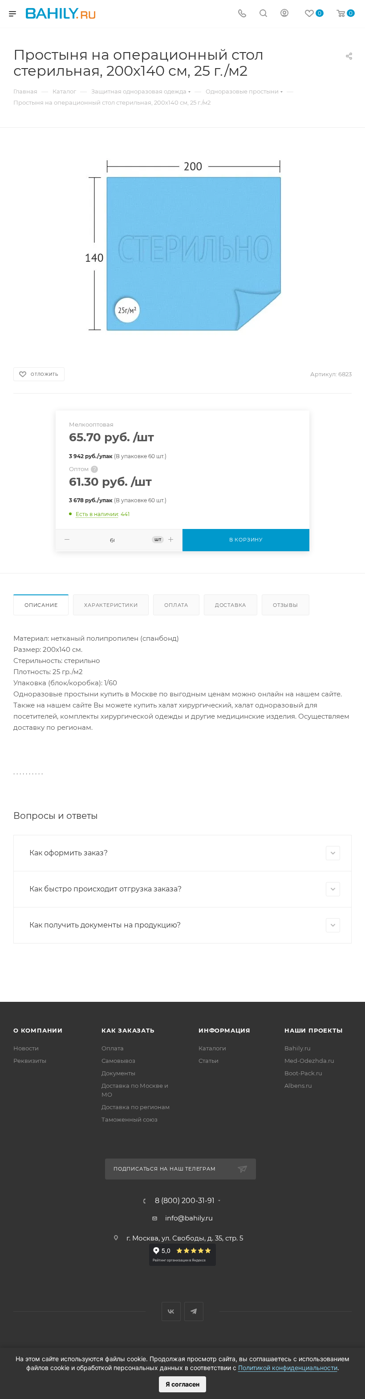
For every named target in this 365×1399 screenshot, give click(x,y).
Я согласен (182, 1384)
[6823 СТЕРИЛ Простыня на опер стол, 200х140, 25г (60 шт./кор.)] (182, 242)
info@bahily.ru (189, 1218)
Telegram (193, 1311)
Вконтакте (171, 1311)
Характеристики (111, 605)
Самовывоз (118, 1060)
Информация (225, 1030)
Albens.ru (298, 1085)
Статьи (209, 1060)
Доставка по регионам (135, 1106)
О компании (38, 1030)
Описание (40, 605)
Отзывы (285, 605)
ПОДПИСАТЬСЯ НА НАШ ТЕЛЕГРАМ (165, 1169)
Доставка (230, 605)
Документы (118, 1073)
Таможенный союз (129, 1119)
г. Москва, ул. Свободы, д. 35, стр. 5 (184, 1238)
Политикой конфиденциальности (287, 1367)
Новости (26, 1048)
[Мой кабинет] (284, 14)
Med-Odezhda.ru (309, 1060)
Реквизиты (29, 1060)
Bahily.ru (297, 1048)
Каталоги (212, 1048)
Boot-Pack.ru (303, 1073)
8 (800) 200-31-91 (185, 1200)
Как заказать (127, 1030)
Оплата (176, 605)
